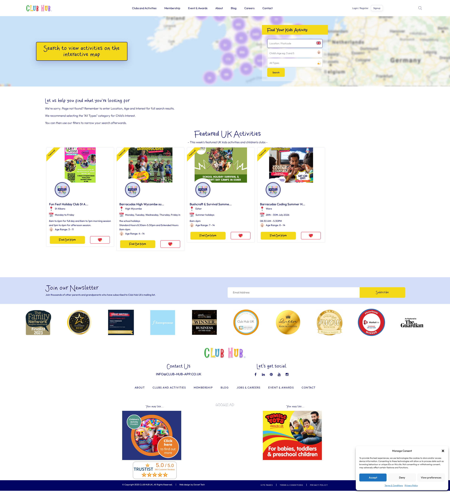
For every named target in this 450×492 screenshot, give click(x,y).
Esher (198, 208)
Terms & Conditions (394, 485)
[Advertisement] (225, 434)
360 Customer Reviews (165, 469)
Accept (373, 477)
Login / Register (360, 8)
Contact (267, 8)
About (219, 8)
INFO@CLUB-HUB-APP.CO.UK (178, 374)
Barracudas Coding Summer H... (282, 204)
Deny (402, 477)
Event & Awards (197, 8)
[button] (443, 451)
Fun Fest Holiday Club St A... (68, 204)
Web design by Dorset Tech (192, 484)
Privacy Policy (411, 485)
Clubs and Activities (144, 8)
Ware (269, 208)
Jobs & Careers (248, 387)
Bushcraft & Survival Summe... (211, 204)
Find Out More (67, 239)
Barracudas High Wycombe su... (141, 204)
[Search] (420, 8)
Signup (376, 8)
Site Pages (267, 485)
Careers (249, 8)
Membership (172, 8)
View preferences (431, 477)
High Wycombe (133, 208)
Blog (233, 8)
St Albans (60, 208)
